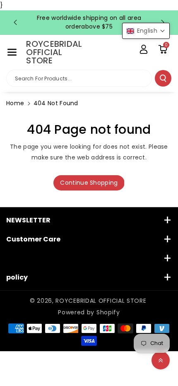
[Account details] (144, 49)
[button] (12, 52)
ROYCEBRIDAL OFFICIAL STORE (100, 301)
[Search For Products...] (163, 78)
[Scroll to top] (161, 360)
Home (15, 103)
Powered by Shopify (89, 312)
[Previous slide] (15, 22)
